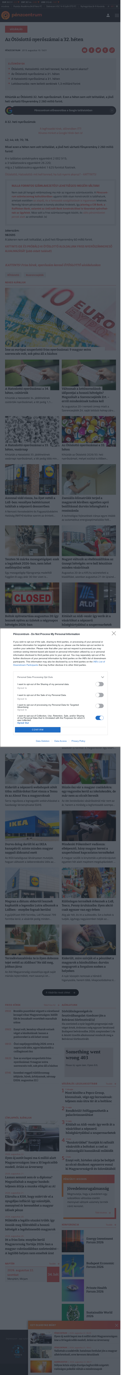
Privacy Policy (78, 741)
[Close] (115, 634)
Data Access (60, 741)
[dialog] (60, 687)
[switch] (99, 684)
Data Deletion (42, 741)
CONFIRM (38, 730)
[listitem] (60, 677)
